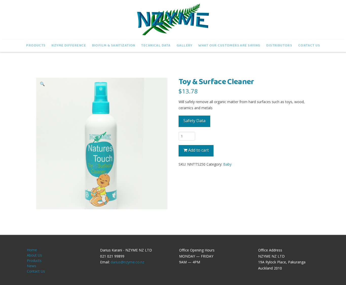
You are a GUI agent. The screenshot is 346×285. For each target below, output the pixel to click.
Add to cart (198, 150)
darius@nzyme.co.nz (127, 262)
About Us (34, 255)
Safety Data (194, 120)
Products (34, 260)
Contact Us (36, 271)
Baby (227, 164)
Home (32, 249)
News (31, 265)
